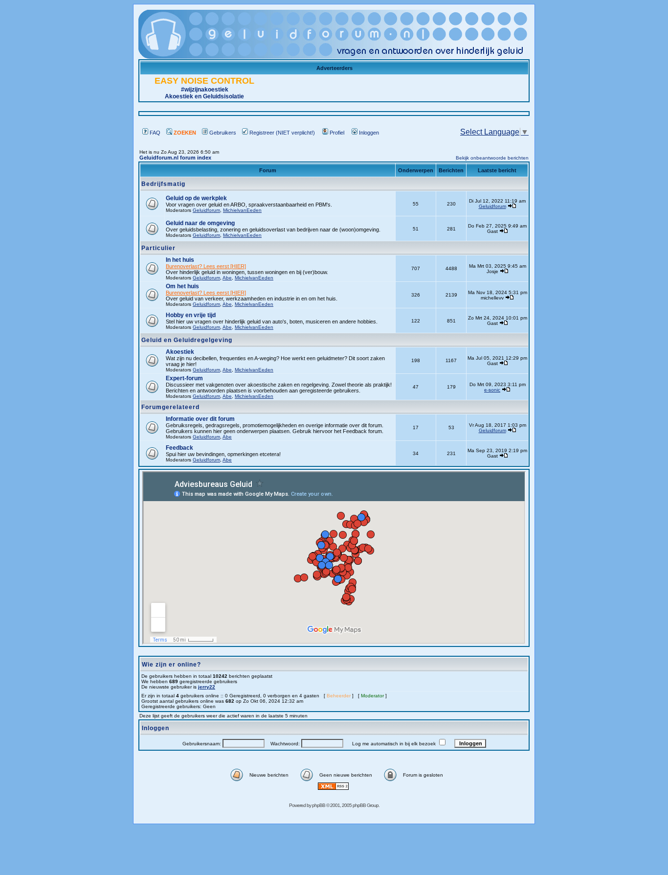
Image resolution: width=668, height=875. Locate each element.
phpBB (318, 805)
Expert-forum (184, 378)
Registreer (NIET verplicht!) (282, 133)
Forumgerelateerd (170, 407)
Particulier (158, 248)
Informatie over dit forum (200, 418)
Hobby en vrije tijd (191, 315)
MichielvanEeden (242, 210)
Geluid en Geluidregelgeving (186, 340)
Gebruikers (222, 133)
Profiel (337, 133)
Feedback (179, 447)
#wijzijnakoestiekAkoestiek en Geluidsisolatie (204, 89)
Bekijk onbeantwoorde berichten (492, 158)
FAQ (155, 133)
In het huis (180, 259)
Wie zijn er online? (171, 664)
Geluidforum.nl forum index (175, 158)
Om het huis (182, 286)
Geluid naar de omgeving (200, 223)
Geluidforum (206, 210)
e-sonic (492, 389)
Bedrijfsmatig (163, 184)
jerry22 (206, 687)
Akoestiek (180, 351)
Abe (227, 277)
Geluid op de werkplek (196, 198)
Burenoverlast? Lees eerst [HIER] (206, 266)
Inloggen (369, 133)
